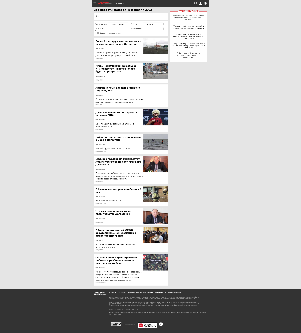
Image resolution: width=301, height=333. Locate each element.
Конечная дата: (136, 29)
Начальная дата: (99, 29)
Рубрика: (134, 24)
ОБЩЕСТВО (99, 58)
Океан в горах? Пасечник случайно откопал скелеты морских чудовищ (188, 27)
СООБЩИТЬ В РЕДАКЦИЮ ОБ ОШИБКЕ (168, 292)
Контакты (112, 292)
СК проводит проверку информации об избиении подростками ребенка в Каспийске (188, 46)
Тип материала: (101, 24)
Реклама (122, 292)
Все (97, 16)
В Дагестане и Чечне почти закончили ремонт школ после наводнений (188, 55)
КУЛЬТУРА (98, 104)
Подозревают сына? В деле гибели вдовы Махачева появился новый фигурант (188, 18)
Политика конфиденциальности (140, 292)
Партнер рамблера (129, 324)
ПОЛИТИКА (99, 181)
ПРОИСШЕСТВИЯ (100, 151)
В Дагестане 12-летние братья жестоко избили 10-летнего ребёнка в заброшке (188, 36)
